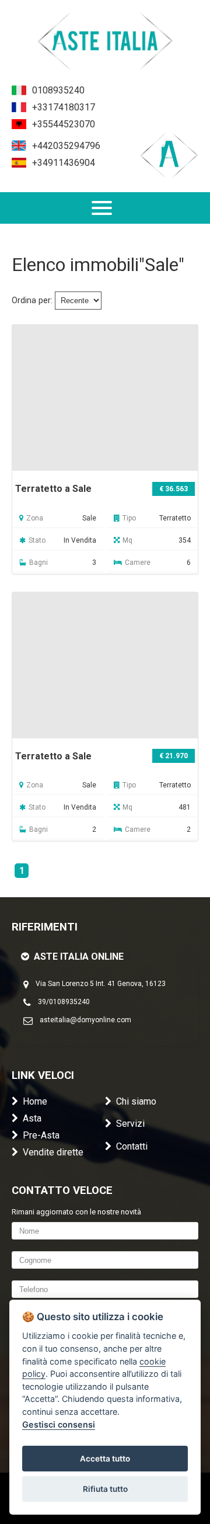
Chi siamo (136, 1101)
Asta (32, 1118)
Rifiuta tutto (105, 1489)
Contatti (132, 1146)
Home (35, 1101)
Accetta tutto (105, 1458)
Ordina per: (32, 301)
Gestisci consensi (58, 1424)
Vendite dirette (53, 1152)
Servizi (130, 1123)
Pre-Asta (41, 1135)
